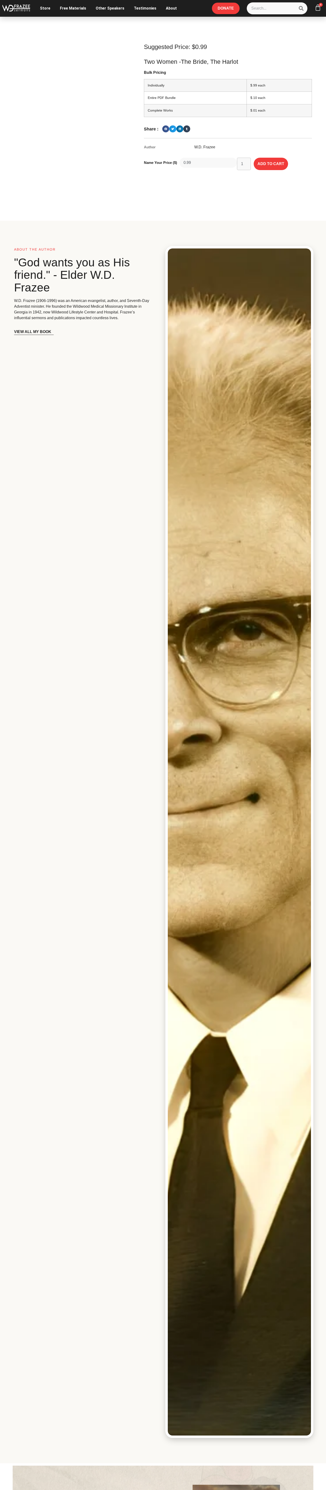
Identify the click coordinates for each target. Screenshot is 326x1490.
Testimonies (145, 8)
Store (45, 8)
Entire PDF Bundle (162, 98)
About (171, 8)
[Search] (301, 8)
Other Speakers (110, 8)
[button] (165, 128)
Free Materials (73, 8)
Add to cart (271, 164)
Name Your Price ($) (160, 162)
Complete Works (160, 110)
